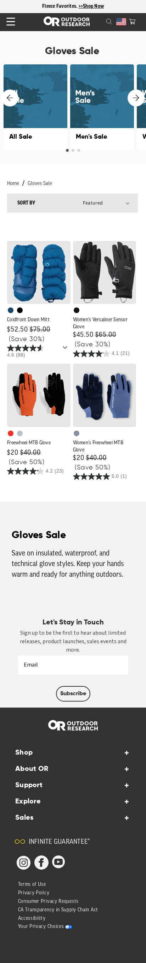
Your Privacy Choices (41, 926)
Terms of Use (32, 884)
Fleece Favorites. (60, 6)
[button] (132, 21)
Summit (76, 433)
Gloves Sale (40, 183)
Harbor (10, 310)
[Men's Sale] (102, 107)
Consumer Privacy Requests (48, 901)
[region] (73, 6)
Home (13, 183)
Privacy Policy (34, 893)
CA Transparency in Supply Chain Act (58, 910)
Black (76, 310)
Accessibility (32, 918)
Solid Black (20, 310)
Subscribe (73, 694)
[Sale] (35, 107)
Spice (10, 433)
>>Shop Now (91, 6)
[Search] (100, 21)
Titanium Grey (20, 433)
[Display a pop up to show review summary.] (66, 349)
